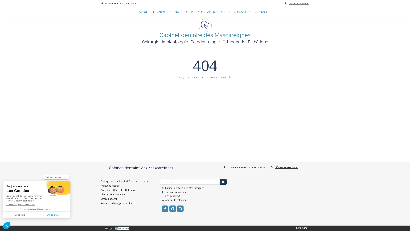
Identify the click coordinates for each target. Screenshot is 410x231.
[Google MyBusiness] (172, 208)
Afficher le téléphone (299, 3)
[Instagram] (180, 208)
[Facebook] (165, 208)
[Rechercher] (223, 182)
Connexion (302, 227)
